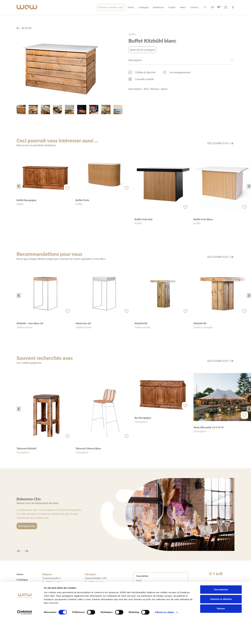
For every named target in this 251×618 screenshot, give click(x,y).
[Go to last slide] (19, 186)
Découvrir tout (218, 143)
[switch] (91, 612)
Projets (172, 7)
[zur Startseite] (27, 7)
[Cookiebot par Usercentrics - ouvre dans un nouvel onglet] (24, 612)
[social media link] (225, 7)
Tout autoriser (221, 589)
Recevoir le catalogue (142, 49)
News (183, 7)
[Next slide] (249, 186)
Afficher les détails (164, 612)
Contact (194, 7)
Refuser (221, 608)
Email (138, 580)
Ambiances (158, 7)
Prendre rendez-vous (111, 7)
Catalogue (143, 7)
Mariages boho (27, 526)
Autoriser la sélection (221, 599)
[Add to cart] (67, 188)
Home (131, 7)
